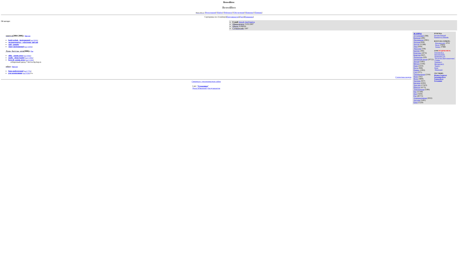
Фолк (416, 79)
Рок (415, 92)
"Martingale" (439, 70)
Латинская (418, 57)
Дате (242, 17)
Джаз (416, 47)
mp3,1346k (29, 60)
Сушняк (437, 60)
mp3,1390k (29, 58)
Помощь (258, 13)
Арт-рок (417, 100)
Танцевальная (419, 74)
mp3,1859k (28, 47)
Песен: (437, 45)
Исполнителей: (440, 43)
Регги (416, 68)
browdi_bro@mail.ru (247, 22)
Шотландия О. (439, 64)
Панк (416, 66)
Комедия (417, 55)
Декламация (418, 40)
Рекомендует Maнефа (441, 37)
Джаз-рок (417, 49)
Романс (416, 70)
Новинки (249, 13)
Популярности (233, 17)
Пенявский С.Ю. (440, 56)
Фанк (416, 77)
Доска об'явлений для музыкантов (206, 88)
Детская (417, 42)
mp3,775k (27, 71)
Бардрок (417, 83)
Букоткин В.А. (439, 53)
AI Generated (419, 36)
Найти (220, 13)
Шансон (417, 87)
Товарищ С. (438, 62)
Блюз (416, 102)
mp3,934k (26, 73)
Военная (417, 38)
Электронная (419, 90)
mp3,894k (27, 56)
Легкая (416, 62)
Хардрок (417, 81)
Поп (415, 94)
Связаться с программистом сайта (206, 82)
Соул (415, 72)
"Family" (437, 66)
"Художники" (203, 86)
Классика (417, 53)
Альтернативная (420, 98)
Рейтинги (228, 13)
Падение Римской (440, 35)
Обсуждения (239, 13)
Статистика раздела (403, 77)
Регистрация (210, 13)
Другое (416, 44)
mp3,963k (34, 40)
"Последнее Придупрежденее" (445, 58)
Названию (249, 17)
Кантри (417, 51)
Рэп (415, 96)
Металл (417, 64)
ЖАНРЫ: (418, 34)
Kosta (436, 68)
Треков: (437, 47)
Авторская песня (420, 59)
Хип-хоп (417, 85)
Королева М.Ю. (440, 54)
